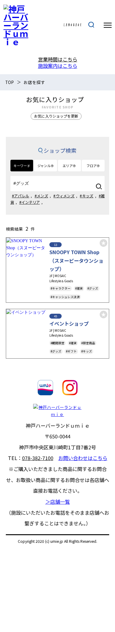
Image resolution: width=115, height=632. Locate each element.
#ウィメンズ (64, 195)
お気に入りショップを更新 (56, 116)
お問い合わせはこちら (82, 458)
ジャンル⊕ (45, 165)
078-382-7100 (37, 458)
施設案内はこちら (57, 65)
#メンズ (41, 195)
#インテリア (29, 202)
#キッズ (86, 195)
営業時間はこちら (57, 59)
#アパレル (20, 195)
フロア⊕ (93, 165)
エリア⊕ (69, 165)
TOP (9, 82)
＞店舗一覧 (57, 501)
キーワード (21, 165)
